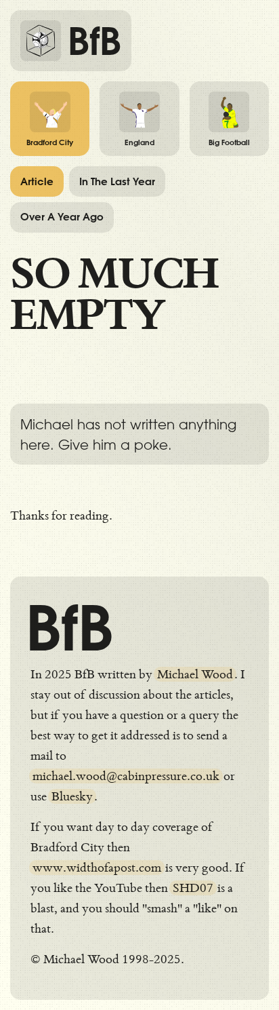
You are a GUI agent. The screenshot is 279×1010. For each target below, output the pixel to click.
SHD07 (193, 887)
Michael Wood (195, 674)
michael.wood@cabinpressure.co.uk (126, 776)
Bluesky (72, 796)
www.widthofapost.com (97, 867)
